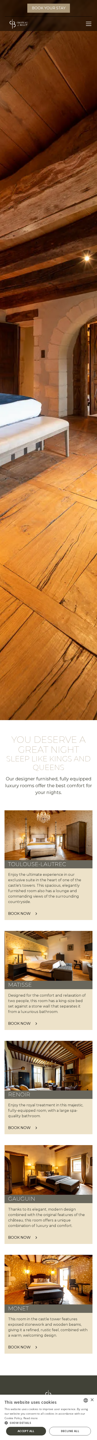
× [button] (92, 1400)
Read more (30, 1418)
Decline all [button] (70, 1431)
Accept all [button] (26, 1431)
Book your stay (48, 8)
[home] (17, 24)
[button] (87, 23)
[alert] (48, 1417)
